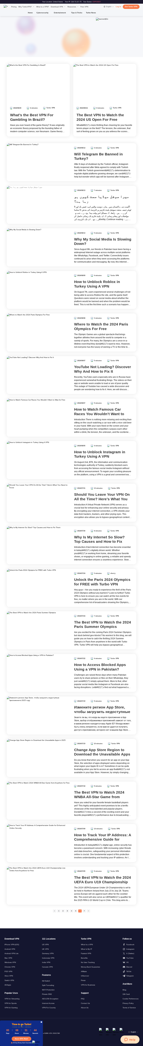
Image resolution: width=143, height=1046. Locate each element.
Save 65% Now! (21, 1039)
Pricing (14, 7)
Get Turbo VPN (131, 7)
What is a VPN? (42, 7)
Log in (118, 7)
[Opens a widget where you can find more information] (130, 1040)
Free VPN (84, 7)
